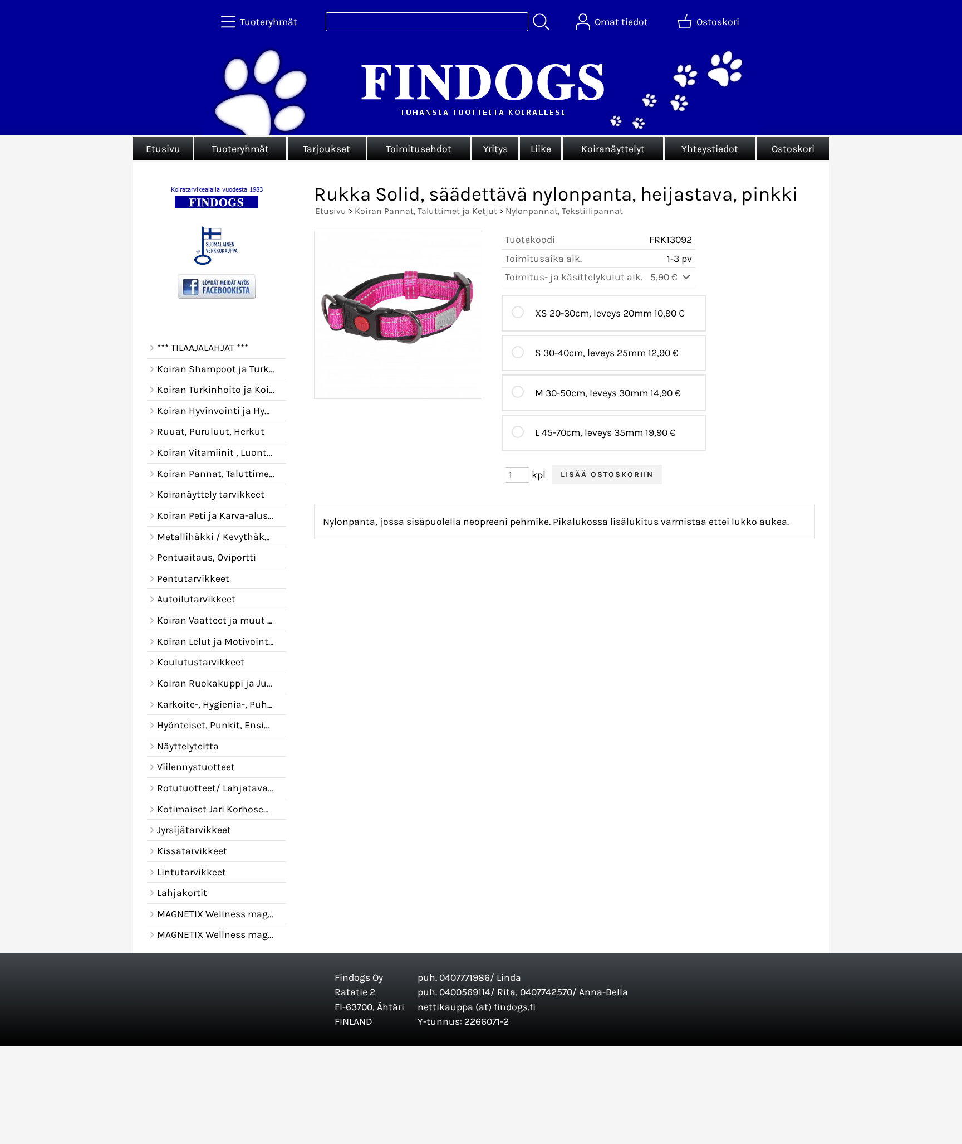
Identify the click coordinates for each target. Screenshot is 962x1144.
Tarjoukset (326, 148)
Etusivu (163, 148)
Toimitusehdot (418, 148)
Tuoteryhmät (240, 148)
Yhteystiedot (709, 148)
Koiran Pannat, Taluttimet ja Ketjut (426, 211)
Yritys (495, 148)
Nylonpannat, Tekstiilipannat (564, 211)
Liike (541, 148)
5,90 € (665, 277)
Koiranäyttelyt (613, 148)
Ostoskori (793, 148)
